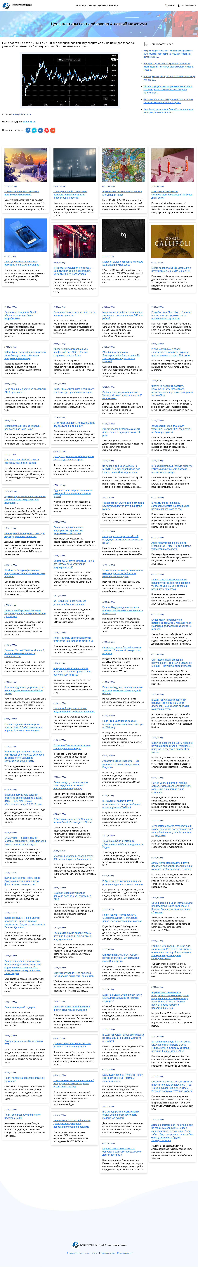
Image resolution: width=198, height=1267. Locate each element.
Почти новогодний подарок (19, 1007)
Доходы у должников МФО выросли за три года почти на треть (73, 458)
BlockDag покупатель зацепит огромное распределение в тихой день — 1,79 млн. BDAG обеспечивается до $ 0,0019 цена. (23, 799)
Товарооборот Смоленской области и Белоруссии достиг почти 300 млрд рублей (123, 505)
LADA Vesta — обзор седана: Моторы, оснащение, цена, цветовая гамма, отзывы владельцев (25, 840)
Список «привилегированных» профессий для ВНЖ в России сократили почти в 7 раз (70, 352)
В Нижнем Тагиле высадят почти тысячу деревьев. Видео (72, 747)
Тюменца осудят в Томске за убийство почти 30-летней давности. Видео (122, 844)
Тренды (91, 5)
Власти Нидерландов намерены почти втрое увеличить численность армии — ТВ (122, 610)
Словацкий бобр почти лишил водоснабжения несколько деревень (74, 710)
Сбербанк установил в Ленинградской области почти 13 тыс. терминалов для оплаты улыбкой (121, 357)
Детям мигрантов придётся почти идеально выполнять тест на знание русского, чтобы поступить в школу (171, 866)
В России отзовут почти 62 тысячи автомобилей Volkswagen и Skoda (72, 821)
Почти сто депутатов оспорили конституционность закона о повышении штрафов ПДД (70, 785)
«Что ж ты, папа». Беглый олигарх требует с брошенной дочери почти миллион (122, 650)
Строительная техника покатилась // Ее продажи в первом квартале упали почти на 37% (73, 1083)
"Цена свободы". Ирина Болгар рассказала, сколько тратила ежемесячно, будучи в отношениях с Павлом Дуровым (24, 923)
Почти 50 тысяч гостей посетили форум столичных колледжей (71, 1008)
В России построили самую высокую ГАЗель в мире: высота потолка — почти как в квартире (172, 469)
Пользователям (188, 5)
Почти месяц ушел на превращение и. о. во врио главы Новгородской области (122, 690)
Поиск (171, 5)
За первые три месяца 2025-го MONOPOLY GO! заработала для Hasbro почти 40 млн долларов (121, 469)
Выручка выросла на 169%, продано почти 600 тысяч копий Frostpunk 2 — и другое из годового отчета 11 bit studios (172, 748)
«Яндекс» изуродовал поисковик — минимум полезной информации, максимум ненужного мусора (73, 270)
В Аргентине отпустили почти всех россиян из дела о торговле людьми (122, 883)
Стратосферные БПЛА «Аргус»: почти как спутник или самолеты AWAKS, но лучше (120, 957)
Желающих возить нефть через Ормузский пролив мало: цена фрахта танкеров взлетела (22, 881)
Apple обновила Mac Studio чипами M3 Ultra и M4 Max (122, 193)
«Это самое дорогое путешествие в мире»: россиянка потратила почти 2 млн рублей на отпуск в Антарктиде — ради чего (172, 831)
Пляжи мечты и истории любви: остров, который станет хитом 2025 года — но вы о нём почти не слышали (171, 788)
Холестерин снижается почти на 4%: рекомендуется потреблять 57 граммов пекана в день (122, 573)
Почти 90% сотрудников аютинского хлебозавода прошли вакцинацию (73, 390)
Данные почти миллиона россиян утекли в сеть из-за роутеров (72, 1045)
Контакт (113, 5)
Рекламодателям (124, 1253)
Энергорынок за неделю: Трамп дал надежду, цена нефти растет (24, 535)
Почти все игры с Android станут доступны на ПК (22, 1116)
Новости (80, 5)
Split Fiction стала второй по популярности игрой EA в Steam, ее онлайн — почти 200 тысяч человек (171, 662)
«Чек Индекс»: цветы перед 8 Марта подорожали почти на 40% (74, 424)
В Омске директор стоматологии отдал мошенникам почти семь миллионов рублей (120, 1114)
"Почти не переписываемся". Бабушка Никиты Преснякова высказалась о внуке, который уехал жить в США (172, 391)
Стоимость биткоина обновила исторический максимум (21, 193)
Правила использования (78, 1253)
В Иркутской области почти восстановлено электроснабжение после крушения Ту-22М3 (121, 804)
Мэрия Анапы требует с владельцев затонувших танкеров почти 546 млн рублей (122, 315)
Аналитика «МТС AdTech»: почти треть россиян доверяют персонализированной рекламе (72, 1123)
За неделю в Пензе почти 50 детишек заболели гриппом (69, 602)
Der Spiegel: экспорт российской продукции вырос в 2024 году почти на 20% (122, 539)
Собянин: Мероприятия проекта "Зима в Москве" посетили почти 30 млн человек (122, 395)
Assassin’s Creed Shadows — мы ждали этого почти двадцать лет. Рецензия (120, 764)
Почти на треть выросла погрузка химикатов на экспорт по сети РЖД (73, 639)
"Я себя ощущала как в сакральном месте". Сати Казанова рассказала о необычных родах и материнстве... (168, 89)
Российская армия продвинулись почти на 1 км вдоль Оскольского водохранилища (72, 936)
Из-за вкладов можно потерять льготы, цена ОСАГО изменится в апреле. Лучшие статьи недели (23, 727)
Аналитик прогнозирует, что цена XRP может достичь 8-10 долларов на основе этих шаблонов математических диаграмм (24, 756)
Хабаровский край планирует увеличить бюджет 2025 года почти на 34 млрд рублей (171, 429)
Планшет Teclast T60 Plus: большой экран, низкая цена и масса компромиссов (24, 653)
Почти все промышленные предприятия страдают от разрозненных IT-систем (68, 530)
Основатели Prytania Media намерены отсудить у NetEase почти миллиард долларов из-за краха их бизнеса (171, 624)
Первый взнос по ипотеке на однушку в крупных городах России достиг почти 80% (122, 1151)
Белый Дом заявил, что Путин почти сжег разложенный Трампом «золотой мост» (122, 1077)
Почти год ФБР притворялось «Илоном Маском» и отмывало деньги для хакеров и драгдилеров (122, 917)
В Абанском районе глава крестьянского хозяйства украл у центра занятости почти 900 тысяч (170, 352)
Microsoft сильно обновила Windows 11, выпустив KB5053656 (122, 263)
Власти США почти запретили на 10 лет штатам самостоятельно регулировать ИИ (73, 564)
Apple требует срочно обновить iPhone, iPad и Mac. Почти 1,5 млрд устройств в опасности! (171, 545)
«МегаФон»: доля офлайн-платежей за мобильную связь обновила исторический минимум (25, 355)
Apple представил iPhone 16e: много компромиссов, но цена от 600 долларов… (25, 499)
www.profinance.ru (22, 114)
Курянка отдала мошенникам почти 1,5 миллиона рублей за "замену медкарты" (122, 997)
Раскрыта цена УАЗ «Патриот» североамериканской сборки (21, 461)
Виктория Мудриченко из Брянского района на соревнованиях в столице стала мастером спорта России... (168, 67)
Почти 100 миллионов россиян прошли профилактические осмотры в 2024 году (122, 724)
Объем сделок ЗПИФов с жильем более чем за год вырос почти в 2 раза (121, 432)
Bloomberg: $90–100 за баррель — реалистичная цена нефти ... (23, 427)
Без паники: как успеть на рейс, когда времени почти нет (74, 314)
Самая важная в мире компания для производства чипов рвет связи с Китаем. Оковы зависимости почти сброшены (172, 908)
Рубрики (102, 5)
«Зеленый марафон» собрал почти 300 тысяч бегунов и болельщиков (73, 857)
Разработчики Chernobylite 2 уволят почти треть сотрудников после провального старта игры (171, 315)
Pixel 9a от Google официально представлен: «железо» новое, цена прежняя (24, 573)
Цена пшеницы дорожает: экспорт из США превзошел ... (25, 390)
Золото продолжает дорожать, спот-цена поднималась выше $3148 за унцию (24, 690)
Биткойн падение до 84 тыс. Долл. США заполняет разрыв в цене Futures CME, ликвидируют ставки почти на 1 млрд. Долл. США (170, 1046)
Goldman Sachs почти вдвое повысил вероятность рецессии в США (72, 896)
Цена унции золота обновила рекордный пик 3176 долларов (21, 263)
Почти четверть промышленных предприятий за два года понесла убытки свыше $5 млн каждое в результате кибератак (170, 584)
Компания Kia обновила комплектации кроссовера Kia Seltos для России (171, 194)
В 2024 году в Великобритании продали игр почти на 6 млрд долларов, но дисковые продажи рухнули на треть (170, 704)
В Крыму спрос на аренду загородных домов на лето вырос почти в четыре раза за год (170, 505)
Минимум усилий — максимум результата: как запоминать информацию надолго (70, 194)
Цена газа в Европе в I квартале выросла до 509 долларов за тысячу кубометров (25, 613)
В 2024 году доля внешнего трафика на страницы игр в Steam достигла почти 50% (123, 1037)
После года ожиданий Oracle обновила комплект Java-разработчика (20, 315)
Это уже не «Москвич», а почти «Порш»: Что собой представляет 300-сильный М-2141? (72, 671)
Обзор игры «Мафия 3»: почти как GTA (23, 1043)
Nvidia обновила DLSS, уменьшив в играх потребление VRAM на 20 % (171, 269)
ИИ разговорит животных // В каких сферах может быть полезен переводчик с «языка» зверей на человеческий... (168, 54)
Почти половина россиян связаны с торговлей (24, 1079)
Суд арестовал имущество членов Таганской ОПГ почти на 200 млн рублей (72, 493)
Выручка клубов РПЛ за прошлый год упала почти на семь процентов (73, 974)
